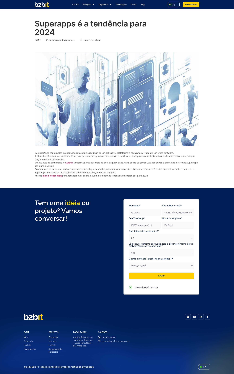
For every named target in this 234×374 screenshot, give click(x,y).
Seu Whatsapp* (137, 218)
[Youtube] (194, 316)
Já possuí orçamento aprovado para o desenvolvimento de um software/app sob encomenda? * (161, 245)
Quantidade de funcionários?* (144, 231)
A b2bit (75, 4)
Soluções (87, 4)
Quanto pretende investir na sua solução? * (151, 259)
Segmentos (103, 4)
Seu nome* (134, 205)
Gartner (69, 162)
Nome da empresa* (172, 218)
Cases (133, 4)
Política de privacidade (82, 366)
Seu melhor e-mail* (172, 205)
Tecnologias (121, 4)
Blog (143, 4)
